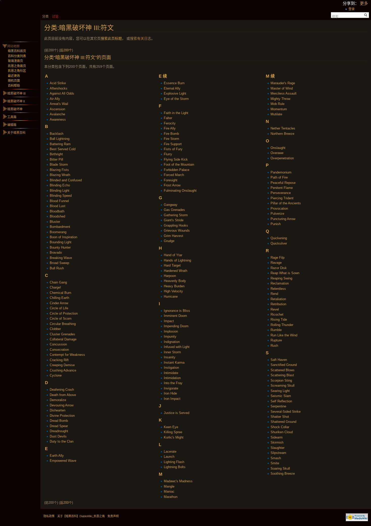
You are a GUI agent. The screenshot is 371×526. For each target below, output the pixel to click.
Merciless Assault (284, 93)
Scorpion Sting (281, 380)
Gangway (170, 205)
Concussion (58, 344)
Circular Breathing (63, 324)
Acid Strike (58, 83)
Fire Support (173, 144)
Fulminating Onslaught (180, 190)
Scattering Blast (282, 375)
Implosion (171, 331)
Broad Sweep (59, 263)
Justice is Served (176, 413)
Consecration (59, 350)
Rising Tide (279, 319)
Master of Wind (282, 88)
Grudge (169, 241)
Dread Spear (59, 426)
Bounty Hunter (60, 247)
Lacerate (170, 451)
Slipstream (278, 453)
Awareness (58, 119)
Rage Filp (277, 257)
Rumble (276, 330)
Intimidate (171, 373)
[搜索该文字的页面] (366, 15)
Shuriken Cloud (282, 432)
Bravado (56, 252)
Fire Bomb (171, 134)
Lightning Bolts (175, 467)
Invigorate (171, 388)
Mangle (169, 486)
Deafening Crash (62, 389)
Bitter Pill (56, 159)
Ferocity (170, 123)
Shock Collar (280, 427)
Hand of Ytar (173, 255)
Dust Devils (58, 436)
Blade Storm (59, 164)
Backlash (56, 134)
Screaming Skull (283, 385)
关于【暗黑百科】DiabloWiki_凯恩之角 (81, 516)
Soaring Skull (280, 468)
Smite (275, 463)
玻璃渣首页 (15, 61)
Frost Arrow (172, 185)
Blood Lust (57, 206)
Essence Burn (174, 83)
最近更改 (14, 76)
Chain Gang (58, 282)
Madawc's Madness (178, 481)
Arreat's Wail (59, 104)
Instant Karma (174, 362)
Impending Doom (176, 326)
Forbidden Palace (176, 170)
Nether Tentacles (283, 128)
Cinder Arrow (59, 303)
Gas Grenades (174, 210)
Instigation (171, 367)
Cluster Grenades (62, 334)
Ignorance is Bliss (177, 311)
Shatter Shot (280, 417)
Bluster (55, 222)
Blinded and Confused (66, 180)
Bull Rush (57, 268)
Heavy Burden (174, 286)
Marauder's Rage (283, 83)
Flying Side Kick (176, 159)
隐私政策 (49, 516)
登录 (352, 9)
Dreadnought (59, 431)
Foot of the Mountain (179, 164)
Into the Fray (173, 383)
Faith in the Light (176, 113)
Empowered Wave (63, 461)
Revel (275, 309)
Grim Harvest (173, 236)
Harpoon (170, 276)
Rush (274, 345)
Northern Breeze (282, 134)
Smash (276, 458)
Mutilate (276, 114)
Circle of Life (59, 308)
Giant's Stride (173, 220)
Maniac (169, 491)
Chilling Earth (59, 298)
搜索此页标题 (111, 38)
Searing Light (280, 391)
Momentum (279, 109)
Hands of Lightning (177, 260)
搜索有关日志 (140, 38)
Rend (274, 294)
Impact (169, 321)
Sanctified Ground (284, 365)
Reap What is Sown (285, 273)
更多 (364, 3)
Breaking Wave (61, 258)
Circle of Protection (64, 313)
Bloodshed (57, 216)
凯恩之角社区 (17, 71)
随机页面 (14, 80)
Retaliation (278, 299)
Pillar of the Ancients (286, 203)
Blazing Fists (59, 170)
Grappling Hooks (176, 225)
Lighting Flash (174, 462)
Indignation (172, 342)
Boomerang (58, 232)
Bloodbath (57, 211)
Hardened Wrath (175, 271)
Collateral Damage (63, 339)
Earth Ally (57, 455)
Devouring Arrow (61, 405)
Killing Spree (173, 432)
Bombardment (60, 227)
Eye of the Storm (176, 99)
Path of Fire (279, 177)
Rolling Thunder (282, 325)
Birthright (56, 154)
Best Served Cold (62, 149)
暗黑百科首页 (17, 51)
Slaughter (277, 448)
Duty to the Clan (61, 441)
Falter (168, 118)
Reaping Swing (281, 278)
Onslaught (278, 148)
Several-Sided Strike (286, 411)
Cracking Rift (59, 360)
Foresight (170, 180)
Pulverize (277, 213)
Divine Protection (62, 416)
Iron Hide (170, 393)
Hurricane (171, 296)
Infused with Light (177, 347)
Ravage (276, 263)
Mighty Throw (280, 99)
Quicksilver (279, 243)
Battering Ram (60, 144)
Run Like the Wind (284, 335)
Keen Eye (171, 427)
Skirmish (277, 442)
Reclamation (280, 283)
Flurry (168, 154)
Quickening (279, 238)
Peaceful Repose (283, 183)
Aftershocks (58, 88)
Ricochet (277, 314)
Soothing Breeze (283, 473)
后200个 (66, 50)
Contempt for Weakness (67, 355)
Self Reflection (281, 401)
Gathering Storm (176, 215)
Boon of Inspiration (63, 237)
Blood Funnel (59, 201)
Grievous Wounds (177, 230)
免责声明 (113, 516)
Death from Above (63, 395)
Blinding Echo (60, 185)
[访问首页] (20, 20)
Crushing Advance (63, 370)
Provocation (279, 208)
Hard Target (172, 265)
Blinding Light (59, 190)
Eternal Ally (172, 88)
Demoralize (58, 400)
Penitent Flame (282, 188)
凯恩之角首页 (17, 66)
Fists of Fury (173, 149)
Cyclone (56, 375)
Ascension (57, 109)
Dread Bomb (59, 421)
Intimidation (172, 378)
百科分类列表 (17, 56)
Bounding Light (60, 242)
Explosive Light (175, 93)
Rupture (276, 340)
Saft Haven (279, 360)
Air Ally (55, 99)
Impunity (170, 336)
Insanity (169, 357)
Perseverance (281, 193)
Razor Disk (279, 268)
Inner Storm (172, 352)
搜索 (335, 16)
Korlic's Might (173, 437)
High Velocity (173, 291)
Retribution (278, 304)
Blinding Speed (61, 196)
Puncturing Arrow (283, 219)
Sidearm (277, 437)
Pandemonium (281, 172)
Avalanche (57, 114)
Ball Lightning (59, 139)
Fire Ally (170, 128)
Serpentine (278, 406)
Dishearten (57, 410)
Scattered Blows (283, 370)
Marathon (170, 497)
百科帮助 (14, 85)
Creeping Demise (62, 365)
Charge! (55, 287)
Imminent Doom (175, 316)
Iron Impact (172, 399)
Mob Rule (277, 104)
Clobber (55, 329)
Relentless (278, 289)
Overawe (277, 153)
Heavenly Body (175, 281)
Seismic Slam (281, 396)
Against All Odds (62, 93)
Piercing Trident (282, 198)
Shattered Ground (283, 422)
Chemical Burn (60, 293)
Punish (276, 224)
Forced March (174, 175)
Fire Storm (171, 139)
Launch (169, 456)
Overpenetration (282, 158)
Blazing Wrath (60, 175)
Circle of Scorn (60, 318)
